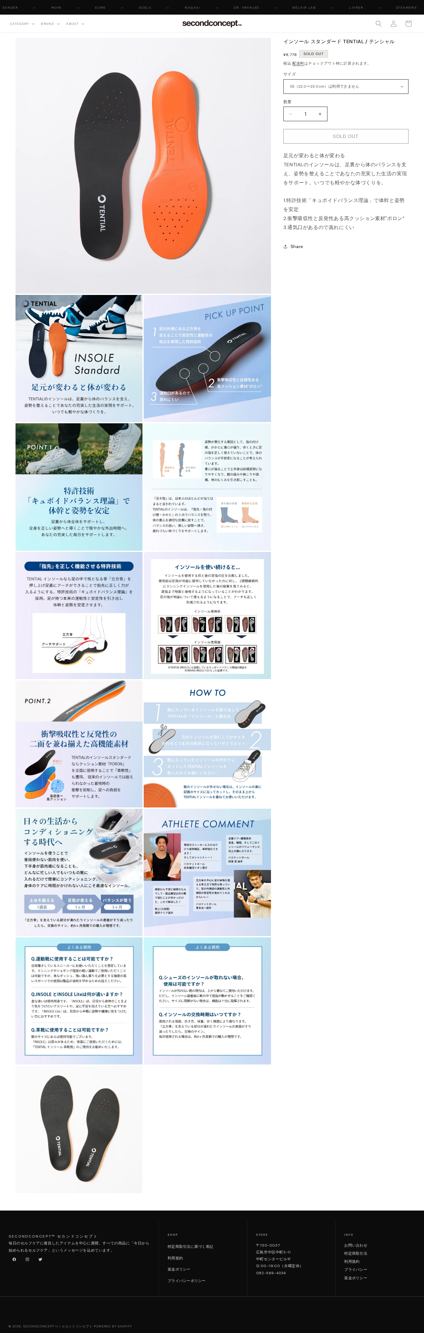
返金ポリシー (179, 1269)
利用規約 (175, 1258)
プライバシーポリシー (186, 1280)
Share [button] (297, 246)
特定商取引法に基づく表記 (190, 1246)
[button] (21, 23)
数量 (287, 101)
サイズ (289, 74)
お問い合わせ (355, 1245)
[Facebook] (13, 1258)
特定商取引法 (355, 1253)
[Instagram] (26, 1258)
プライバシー (355, 1269)
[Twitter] (39, 1258)
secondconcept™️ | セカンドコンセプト (57, 1326)
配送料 (298, 63)
